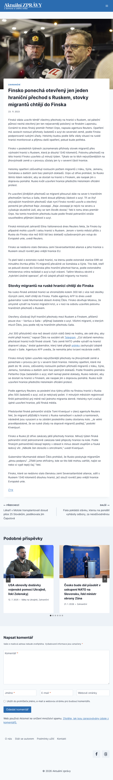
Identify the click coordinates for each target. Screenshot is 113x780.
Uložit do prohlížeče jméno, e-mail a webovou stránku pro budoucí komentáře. (48, 701)
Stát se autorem (24, 738)
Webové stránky (87, 692)
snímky (76, 345)
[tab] (50, 615)
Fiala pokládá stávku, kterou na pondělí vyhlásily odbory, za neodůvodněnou (86, 510)
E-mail (46, 692)
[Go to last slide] (8, 579)
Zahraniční (14, 85)
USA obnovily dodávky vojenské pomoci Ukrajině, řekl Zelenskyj (27, 589)
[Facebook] (96, 754)
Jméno (10, 692)
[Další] (104, 579)
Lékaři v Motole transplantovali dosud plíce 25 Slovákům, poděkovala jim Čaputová (26, 512)
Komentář (11, 653)
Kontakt (61, 738)
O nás (8, 738)
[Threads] (105, 754)
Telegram (70, 337)
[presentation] (29, 561)
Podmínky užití (45, 738)
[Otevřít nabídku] (106, 6)
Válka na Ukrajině (29, 600)
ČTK (10, 490)
